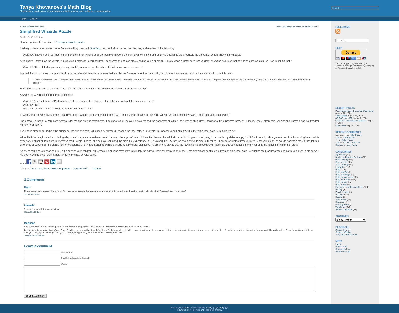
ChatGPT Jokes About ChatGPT (350, 120)
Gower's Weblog (343, 232)
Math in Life (341, 184)
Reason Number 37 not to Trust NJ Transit (296, 27)
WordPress (195, 310)
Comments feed (343, 249)
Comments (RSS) (196, 307)
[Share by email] (59, 161)
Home (23, 19)
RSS (85, 168)
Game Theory (342, 159)
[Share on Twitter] (34, 161)
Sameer (339, 145)
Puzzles (54, 168)
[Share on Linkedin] (52, 161)
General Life (341, 162)
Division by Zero (343, 230)
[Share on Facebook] (28, 161)
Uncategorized (342, 204)
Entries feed (341, 246)
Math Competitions (344, 177)
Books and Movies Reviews (348, 157)
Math (46, 168)
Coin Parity (340, 125)
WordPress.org (342, 251)
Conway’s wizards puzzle (70, 42)
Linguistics (340, 167)
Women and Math (343, 209)
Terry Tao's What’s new (346, 234)
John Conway (36, 168)
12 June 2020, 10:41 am (32, 212)
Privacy (338, 189)
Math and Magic (343, 174)
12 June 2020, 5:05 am (32, 194)
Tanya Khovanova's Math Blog (56, 7)
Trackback (96, 168)
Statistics (339, 202)
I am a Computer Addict (33, 27)
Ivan (337, 137)
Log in (338, 244)
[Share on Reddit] (40, 161)
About (33, 19)
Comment (77, 168)
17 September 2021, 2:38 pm (34, 236)
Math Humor (341, 182)
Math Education (343, 179)
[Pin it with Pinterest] (46, 161)
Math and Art (341, 172)
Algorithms (340, 154)
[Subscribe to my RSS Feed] (337, 31)
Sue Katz (95, 48)
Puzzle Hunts (341, 192)
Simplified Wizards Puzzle (45, 31)
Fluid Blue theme (213, 310)
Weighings (340, 207)
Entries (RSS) (177, 307)
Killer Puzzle (341, 115)
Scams (338, 197)
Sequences (64, 168)
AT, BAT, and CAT (343, 118)
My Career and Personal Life (349, 187)
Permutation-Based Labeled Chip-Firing (354, 111)
